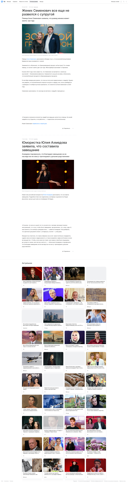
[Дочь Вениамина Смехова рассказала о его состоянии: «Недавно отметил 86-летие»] (96, 426)
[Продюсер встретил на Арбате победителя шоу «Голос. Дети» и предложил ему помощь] (96, 469)
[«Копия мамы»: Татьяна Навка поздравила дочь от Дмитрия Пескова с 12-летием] (53, 362)
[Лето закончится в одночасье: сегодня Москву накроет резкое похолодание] (53, 319)
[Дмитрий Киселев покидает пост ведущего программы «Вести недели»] (32, 447)
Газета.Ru (36, 7)
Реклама (11, 481)
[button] (48, 39)
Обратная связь (122, 481)
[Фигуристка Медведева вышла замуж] (32, 383)
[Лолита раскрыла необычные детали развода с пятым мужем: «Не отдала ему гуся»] (75, 469)
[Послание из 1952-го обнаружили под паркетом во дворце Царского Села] (96, 298)
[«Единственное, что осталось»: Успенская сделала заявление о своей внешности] (32, 298)
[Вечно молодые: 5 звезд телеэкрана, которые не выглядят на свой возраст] (75, 341)
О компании (6, 481)
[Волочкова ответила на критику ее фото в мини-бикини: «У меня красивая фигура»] (96, 341)
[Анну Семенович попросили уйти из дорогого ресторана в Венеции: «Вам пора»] (32, 277)
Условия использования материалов (111, 481)
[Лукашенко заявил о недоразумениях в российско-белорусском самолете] (32, 362)
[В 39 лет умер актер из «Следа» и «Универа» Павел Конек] (53, 426)
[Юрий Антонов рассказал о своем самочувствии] (53, 383)
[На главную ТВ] (4, 1)
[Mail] (2, 1)
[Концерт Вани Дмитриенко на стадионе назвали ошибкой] (96, 383)
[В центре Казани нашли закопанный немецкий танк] (32, 469)
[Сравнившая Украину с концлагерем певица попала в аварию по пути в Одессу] (53, 277)
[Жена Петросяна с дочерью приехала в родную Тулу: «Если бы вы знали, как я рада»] (75, 362)
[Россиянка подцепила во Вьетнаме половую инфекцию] (32, 319)
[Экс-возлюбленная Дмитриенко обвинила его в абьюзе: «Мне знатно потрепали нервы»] (75, 426)
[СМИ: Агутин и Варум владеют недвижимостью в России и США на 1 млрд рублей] (96, 362)
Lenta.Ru (36, 139)
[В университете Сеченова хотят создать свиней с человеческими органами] (75, 383)
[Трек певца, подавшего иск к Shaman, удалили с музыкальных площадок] (53, 298)
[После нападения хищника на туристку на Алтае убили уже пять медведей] (75, 277)
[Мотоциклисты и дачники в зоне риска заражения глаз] (75, 405)
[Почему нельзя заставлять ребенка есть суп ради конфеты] (53, 469)
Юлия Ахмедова (48, 194)
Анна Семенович (31, 59)
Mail (2, 481)
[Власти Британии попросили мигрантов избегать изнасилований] (53, 341)
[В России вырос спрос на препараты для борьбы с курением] (96, 319)
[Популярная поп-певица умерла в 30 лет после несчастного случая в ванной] (96, 277)
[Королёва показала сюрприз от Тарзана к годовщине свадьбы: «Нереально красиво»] (32, 426)
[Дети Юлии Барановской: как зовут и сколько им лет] (32, 341)
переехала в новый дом (40, 123)
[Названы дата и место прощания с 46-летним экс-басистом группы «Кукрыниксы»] (53, 405)
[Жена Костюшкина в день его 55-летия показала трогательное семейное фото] (75, 447)
